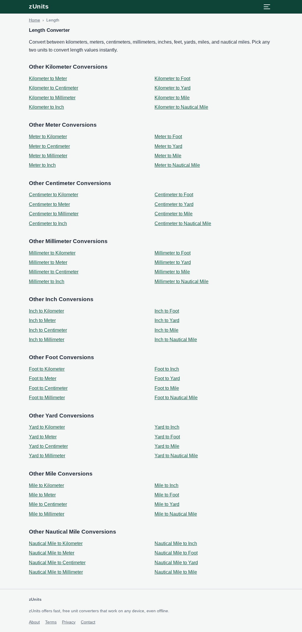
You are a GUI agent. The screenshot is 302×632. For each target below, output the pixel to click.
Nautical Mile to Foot (176, 552)
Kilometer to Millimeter (52, 97)
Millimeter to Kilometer (52, 252)
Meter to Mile (168, 155)
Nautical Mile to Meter (51, 552)
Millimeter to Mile (172, 271)
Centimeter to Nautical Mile (183, 223)
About (34, 622)
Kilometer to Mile (172, 97)
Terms (51, 622)
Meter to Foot (168, 136)
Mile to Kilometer (46, 485)
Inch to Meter (42, 320)
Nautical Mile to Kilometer (56, 543)
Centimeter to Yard (174, 204)
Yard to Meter (43, 436)
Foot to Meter (42, 378)
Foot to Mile (167, 388)
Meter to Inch (42, 165)
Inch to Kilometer (46, 310)
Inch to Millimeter (46, 339)
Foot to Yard (167, 378)
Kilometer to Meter (48, 78)
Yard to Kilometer (47, 427)
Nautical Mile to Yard (176, 562)
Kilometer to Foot (172, 78)
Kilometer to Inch (46, 107)
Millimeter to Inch (46, 281)
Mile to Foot (167, 494)
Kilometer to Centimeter (53, 87)
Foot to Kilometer (47, 369)
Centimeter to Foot (174, 194)
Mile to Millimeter (46, 514)
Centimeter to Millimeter (53, 213)
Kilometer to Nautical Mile (181, 107)
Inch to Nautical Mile (176, 339)
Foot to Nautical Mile (176, 397)
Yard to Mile (167, 446)
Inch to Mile (166, 330)
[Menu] (267, 6)
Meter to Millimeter (48, 155)
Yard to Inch (167, 427)
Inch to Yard (167, 320)
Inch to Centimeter (48, 330)
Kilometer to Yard (173, 87)
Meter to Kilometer (48, 136)
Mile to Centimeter (48, 504)
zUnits (39, 6)
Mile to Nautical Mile (176, 514)
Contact (88, 622)
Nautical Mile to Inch (176, 543)
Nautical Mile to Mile (176, 572)
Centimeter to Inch (48, 223)
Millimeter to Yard (173, 262)
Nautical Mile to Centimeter (57, 562)
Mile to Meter (42, 494)
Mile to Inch (166, 485)
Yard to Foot (167, 436)
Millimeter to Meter (48, 262)
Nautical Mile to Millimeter (56, 572)
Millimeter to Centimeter (53, 271)
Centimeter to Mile (174, 213)
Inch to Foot (167, 310)
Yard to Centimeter (48, 446)
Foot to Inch (167, 369)
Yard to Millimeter (47, 455)
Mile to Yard (167, 504)
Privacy (69, 622)
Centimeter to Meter (49, 204)
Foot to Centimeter (48, 388)
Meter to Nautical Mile (177, 165)
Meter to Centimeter (49, 146)
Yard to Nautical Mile (176, 455)
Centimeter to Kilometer (53, 194)
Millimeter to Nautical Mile (182, 281)
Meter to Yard (168, 146)
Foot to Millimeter (47, 397)
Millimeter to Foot (173, 252)
